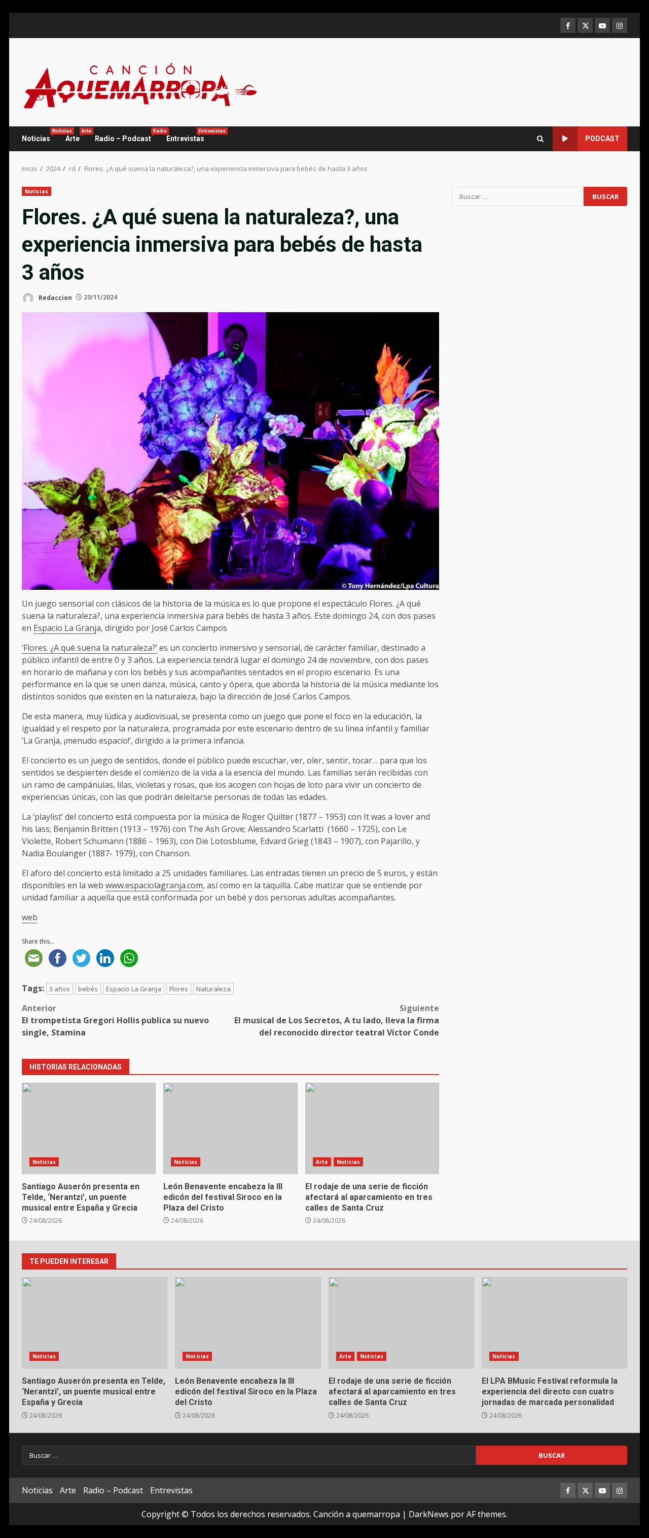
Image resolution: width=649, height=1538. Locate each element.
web (30, 917)
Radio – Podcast (127, 135)
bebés (88, 988)
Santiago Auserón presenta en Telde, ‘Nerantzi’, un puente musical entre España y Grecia (89, 1128)
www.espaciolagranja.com (154, 885)
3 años (59, 988)
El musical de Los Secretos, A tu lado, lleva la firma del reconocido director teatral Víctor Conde (336, 1020)
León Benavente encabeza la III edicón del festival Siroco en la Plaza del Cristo (230, 1128)
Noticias (40, 135)
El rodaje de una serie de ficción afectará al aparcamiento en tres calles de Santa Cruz (372, 1128)
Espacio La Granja (133, 988)
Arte (76, 135)
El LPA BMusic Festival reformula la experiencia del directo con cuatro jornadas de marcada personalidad (554, 1322)
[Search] (540, 139)
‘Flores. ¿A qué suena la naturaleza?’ (89, 647)
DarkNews (429, 1514)
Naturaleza (213, 988)
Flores (178, 988)
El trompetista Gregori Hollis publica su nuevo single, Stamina (115, 1020)
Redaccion (54, 297)
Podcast (602, 139)
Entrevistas (185, 135)
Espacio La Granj (64, 627)
